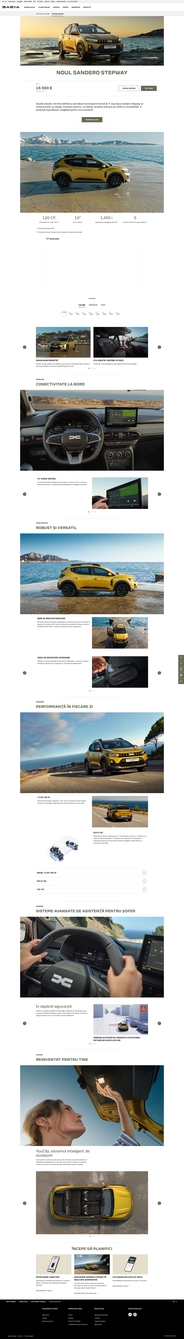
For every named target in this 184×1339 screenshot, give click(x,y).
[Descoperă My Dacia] (53, 1264)
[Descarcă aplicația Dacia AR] (92, 1264)
